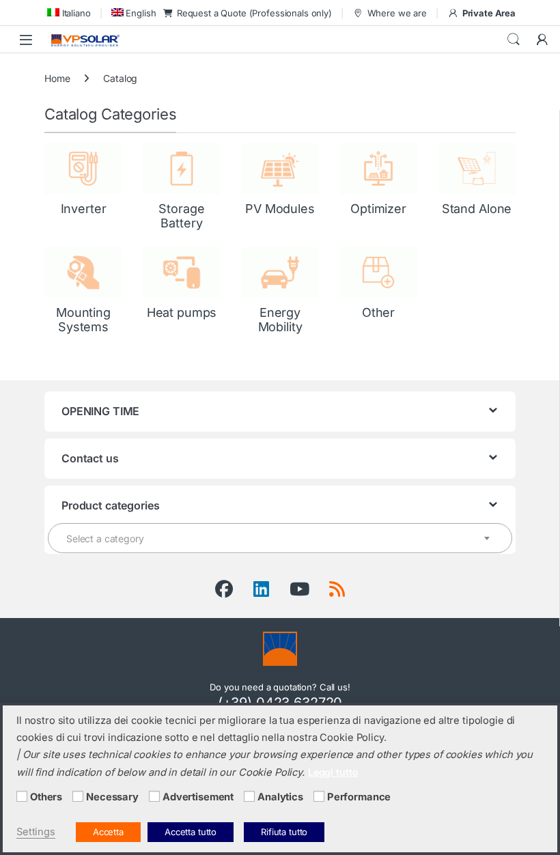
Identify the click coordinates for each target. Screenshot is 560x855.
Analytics (280, 797)
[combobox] (280, 538)
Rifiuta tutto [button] (284, 831)
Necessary (112, 797)
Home (57, 78)
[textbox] (280, 538)
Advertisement (198, 797)
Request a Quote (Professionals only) (254, 13)
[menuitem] (67, 12)
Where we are (397, 13)
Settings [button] (35, 832)
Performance (359, 797)
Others (46, 797)
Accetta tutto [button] (190, 831)
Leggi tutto (333, 772)
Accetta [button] (108, 831)
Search (513, 39)
